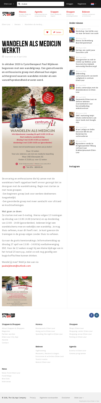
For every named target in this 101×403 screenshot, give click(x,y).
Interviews (6, 381)
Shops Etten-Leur (76, 328)
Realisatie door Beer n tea (89, 401)
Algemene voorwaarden (49, 398)
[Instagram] (96, 315)
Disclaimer (66, 398)
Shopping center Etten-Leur (81, 331)
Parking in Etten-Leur (78, 337)
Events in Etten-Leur (77, 350)
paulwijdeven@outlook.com (16, 265)
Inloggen (69, 4)
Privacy (33, 398)
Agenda (72, 346)
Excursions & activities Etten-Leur (50, 356)
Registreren (82, 4)
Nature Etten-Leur (43, 362)
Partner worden (8, 334)
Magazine (6, 331)
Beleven (39, 346)
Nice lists (6, 378)
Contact (5, 342)
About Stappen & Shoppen (13, 328)
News (4, 368)
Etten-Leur (8, 4)
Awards (5, 340)
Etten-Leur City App (10, 337)
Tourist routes (42, 359)
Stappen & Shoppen (11, 324)
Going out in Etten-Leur (45, 331)
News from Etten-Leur (11, 373)
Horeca (39, 324)
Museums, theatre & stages (47, 353)
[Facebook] (91, 315)
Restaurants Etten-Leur (45, 328)
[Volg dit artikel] (47, 32)
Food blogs (7, 376)
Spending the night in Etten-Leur (49, 334)
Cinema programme (77, 353)
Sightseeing (41, 350)
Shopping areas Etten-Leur (80, 334)
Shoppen (73, 324)
